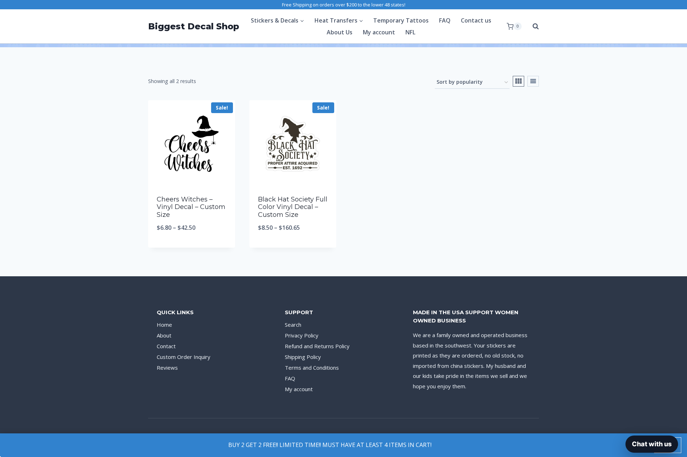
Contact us (476, 20)
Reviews (167, 367)
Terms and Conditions (312, 367)
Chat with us (652, 444)
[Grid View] (518, 81)
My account (379, 32)
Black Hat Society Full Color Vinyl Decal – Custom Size (292, 207)
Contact (166, 346)
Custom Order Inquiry (183, 356)
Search (293, 324)
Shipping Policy (303, 356)
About (164, 335)
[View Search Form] (532, 26)
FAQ (444, 20)
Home (164, 324)
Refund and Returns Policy (317, 346)
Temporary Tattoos (401, 20)
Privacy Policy (301, 335)
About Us (339, 32)
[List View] (533, 81)
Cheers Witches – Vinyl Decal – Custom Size (191, 207)
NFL (410, 32)
